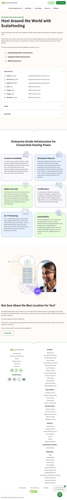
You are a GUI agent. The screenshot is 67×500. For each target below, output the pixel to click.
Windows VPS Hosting (50, 365)
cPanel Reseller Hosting (50, 385)
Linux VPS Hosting (50, 368)
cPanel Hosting (50, 380)
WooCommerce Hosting (50, 414)
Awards (17, 358)
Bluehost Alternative (50, 482)
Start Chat (62, 3)
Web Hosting (50, 352)
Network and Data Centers (17, 356)
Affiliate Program (16, 361)
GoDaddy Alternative (50, 472)
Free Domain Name (50, 429)
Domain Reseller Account (50, 431)
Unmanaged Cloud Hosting (50, 363)
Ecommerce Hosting (50, 411)
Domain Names (50, 426)
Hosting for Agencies (50, 375)
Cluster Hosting (50, 360)
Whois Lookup (50, 462)
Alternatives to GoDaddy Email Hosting (50, 475)
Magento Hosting (50, 416)
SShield (50, 439)
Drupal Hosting (50, 400)
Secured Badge (50, 465)
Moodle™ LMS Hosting (50, 403)
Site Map (46, 487)
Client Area (17, 363)
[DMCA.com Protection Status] (33, 491)
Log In (52, 3)
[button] (16, 8)
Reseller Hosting (50, 370)
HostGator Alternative (50, 467)
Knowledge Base (50, 457)
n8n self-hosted (50, 447)
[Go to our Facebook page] (10, 381)
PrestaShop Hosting (50, 419)
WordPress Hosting (50, 392)
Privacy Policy (22, 487)
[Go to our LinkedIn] (14, 381)
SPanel (50, 436)
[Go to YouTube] (24, 381)
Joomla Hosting (50, 398)
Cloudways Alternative (50, 477)
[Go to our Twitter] (19, 381)
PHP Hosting (50, 378)
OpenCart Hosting (50, 409)
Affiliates (56, 8)
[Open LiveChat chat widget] (59, 494)
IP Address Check (50, 460)
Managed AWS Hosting (50, 357)
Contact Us (17, 366)
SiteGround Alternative (50, 470)
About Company (17, 353)
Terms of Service (35, 487)
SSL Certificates (50, 434)
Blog (50, 455)
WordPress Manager (50, 441)
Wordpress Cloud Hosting (50, 395)
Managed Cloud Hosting (50, 355)
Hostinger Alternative (50, 480)
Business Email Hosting (50, 373)
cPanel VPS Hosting (50, 383)
